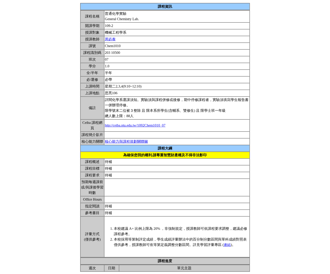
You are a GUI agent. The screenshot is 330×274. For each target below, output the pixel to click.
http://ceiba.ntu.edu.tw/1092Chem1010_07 (135, 125)
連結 (227, 245)
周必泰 (110, 39)
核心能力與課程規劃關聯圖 (126, 141)
